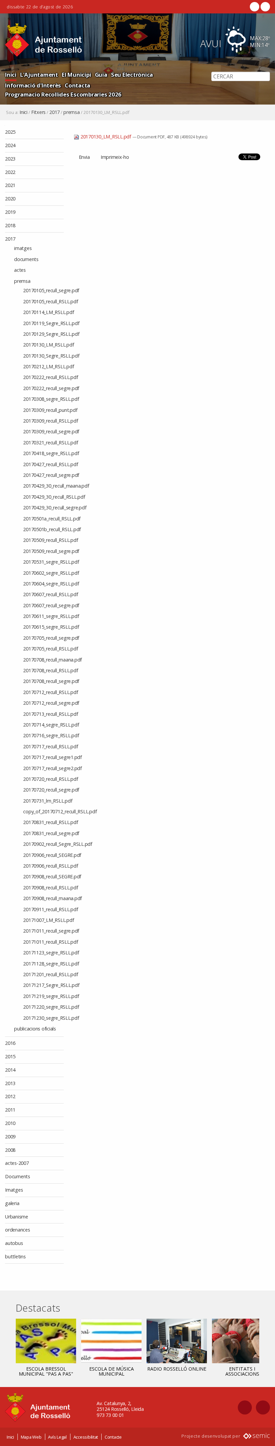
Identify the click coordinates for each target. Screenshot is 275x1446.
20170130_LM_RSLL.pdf (105, 136)
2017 (54, 112)
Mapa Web (31, 1437)
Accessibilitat (85, 1437)
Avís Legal (57, 1437)
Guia (101, 74)
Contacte (113, 1437)
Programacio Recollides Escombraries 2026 (63, 94)
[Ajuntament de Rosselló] (43, 40)
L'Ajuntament (39, 74)
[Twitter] (264, 6)
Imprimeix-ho (115, 157)
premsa (71, 112)
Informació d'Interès (33, 85)
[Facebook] (254, 6)
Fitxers (38, 112)
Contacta (77, 85)
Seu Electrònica (132, 74)
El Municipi (76, 74)
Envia (84, 157)
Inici (10, 74)
